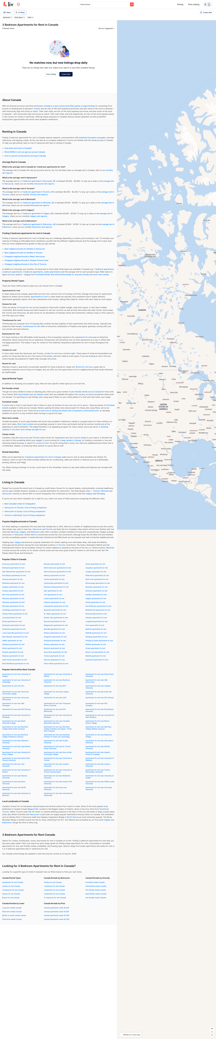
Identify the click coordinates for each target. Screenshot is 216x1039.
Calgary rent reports (38, 216)
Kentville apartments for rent (54, 629)
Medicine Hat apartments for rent (98, 610)
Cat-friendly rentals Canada (96, 898)
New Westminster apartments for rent (16, 572)
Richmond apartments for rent (13, 568)
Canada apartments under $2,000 (56, 915)
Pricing (180, 4)
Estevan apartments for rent (54, 660)
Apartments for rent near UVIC (55, 697)
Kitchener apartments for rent (13, 598)
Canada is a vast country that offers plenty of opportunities (69, 106)
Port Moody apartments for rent (14, 575)
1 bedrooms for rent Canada (54, 886)
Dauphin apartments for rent (12, 652)
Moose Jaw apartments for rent (97, 652)
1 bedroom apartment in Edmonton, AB (38, 224)
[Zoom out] (212, 1031)
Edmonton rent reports (42, 227)
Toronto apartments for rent (54, 579)
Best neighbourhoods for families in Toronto (23, 253)
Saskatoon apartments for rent (97, 660)
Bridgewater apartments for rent (56, 625)
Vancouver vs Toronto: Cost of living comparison (25, 507)
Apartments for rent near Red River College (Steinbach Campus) (15, 736)
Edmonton (35, 532)
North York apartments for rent (97, 579)
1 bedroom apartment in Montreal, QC (38, 203)
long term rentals (81, 274)
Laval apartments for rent (11, 618)
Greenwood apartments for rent (14, 629)
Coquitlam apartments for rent (97, 568)
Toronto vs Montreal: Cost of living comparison (24, 515)
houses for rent (25, 307)
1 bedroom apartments (104, 269)
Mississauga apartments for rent (98, 583)
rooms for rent (42, 443)
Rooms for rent (82, 367)
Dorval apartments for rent (12, 621)
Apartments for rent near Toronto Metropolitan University (98, 771)
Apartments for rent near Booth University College (13, 722)
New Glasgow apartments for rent (14, 637)
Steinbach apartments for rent (13, 644)
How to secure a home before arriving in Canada (25, 156)
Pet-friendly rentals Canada (96, 890)
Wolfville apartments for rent (96, 633)
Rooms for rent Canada (10, 898)
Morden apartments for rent (54, 644)
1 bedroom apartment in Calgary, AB (37, 213)
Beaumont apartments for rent (55, 610)
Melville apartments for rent (96, 656)
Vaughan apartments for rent (13, 587)
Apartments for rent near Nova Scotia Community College (58, 753)
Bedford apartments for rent (96, 629)
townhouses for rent (31, 326)
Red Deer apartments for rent (13, 606)
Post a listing (193, 4)
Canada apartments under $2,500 (56, 919)
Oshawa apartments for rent (12, 591)
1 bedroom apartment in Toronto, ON (38, 192)
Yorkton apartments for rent (54, 656)
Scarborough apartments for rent (56, 583)
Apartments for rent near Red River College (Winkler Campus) (98, 728)
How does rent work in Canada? (18, 148)
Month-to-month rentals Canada (14, 915)
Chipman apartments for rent (54, 602)
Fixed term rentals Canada (12, 919)
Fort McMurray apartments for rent (98, 606)
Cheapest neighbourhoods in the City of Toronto (25, 264)
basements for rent (83, 337)
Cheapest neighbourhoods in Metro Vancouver (24, 256)
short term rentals (101, 274)
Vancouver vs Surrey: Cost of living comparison (24, 511)
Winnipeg (101, 493)
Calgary (89, 493)
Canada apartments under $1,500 (56, 912)
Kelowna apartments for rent (54, 575)
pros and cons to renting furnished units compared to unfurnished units (68, 410)
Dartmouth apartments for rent (13, 625)
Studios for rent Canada (53, 882)
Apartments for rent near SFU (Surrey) (100, 697)
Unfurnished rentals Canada (96, 886)
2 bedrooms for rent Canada (54, 890)
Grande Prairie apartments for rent (15, 614)
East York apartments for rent (13, 595)
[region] (166, 529)
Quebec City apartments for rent (56, 618)
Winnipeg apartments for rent (96, 637)
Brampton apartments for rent (97, 587)
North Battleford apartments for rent (15, 663)
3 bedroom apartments (33, 272)
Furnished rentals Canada (95, 882)
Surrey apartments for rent (95, 564)
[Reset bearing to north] (212, 1035)
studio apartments (52, 272)
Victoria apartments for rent (12, 579)
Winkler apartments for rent (96, 644)
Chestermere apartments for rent (56, 606)
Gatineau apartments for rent (96, 618)
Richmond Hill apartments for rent (56, 587)
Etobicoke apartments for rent (13, 583)
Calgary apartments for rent (96, 598)
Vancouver (24, 437)
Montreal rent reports (40, 205)
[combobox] (80, 4)
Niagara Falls (32, 809)
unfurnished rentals (62, 274)
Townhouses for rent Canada (13, 890)
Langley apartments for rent (96, 572)
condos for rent (51, 353)
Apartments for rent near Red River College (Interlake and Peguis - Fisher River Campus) (58, 729)
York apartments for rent (53, 595)
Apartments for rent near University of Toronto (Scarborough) (58, 771)
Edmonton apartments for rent (13, 602)
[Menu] (207, 4)
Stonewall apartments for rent (55, 640)
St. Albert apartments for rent (55, 614)
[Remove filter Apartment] (11, 17)
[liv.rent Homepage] (8, 4)
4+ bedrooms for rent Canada (55, 898)
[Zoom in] (212, 1028)
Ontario (37, 108)
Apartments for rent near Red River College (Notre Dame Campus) (15, 728)
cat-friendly (38, 394)
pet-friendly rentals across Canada (86, 392)
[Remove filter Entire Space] (24, 17)
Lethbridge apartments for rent (13, 610)
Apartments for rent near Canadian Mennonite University (57, 722)
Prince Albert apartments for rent (56, 663)
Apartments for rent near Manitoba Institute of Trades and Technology (57, 736)
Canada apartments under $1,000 (56, 908)
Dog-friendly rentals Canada (96, 894)
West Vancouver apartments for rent (57, 572)
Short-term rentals (25, 424)
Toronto (36, 437)
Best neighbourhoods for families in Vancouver (24, 249)
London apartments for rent (54, 598)
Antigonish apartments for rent (55, 637)
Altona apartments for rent (12, 648)
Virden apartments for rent (95, 648)
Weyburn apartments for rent (13, 656)
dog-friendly (23, 394)
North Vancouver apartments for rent (57, 568)
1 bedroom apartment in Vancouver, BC (39, 181)
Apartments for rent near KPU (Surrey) (16, 709)
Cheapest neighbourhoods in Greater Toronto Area (26, 260)
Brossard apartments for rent (54, 621)
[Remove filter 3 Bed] (33, 17)
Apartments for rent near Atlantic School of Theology (98, 753)
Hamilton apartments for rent (96, 595)
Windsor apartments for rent (54, 633)
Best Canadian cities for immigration (20, 504)
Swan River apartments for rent (55, 652)
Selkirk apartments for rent (12, 640)
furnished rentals (42, 274)
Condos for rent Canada (11, 886)
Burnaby (39, 537)
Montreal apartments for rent (96, 614)
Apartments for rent (39, 296)
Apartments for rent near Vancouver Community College (15, 693)
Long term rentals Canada (11, 908)
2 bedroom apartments (12, 272)
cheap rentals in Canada (70, 440)
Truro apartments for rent (95, 625)
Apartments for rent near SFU (13, 686)
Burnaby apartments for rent (54, 564)
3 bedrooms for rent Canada (54, 894)
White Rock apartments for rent (97, 575)
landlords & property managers (92, 137)
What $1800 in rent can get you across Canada (24, 152)
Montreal (105, 491)
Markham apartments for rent (96, 591)
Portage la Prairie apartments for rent (99, 640)
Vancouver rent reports (44, 184)
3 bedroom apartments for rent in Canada (43, 457)
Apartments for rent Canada (12, 882)
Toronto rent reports (39, 194)
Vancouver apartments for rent (13, 564)
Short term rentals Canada (12, 912)
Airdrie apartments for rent (95, 602)
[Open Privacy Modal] (18, 4)
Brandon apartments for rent (54, 648)
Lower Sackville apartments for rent (15, 633)
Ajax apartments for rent (53, 591)
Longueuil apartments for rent (96, 621)
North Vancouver (74, 817)
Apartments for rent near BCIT (55, 686)
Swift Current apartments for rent (14, 660)
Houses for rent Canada (11, 894)
